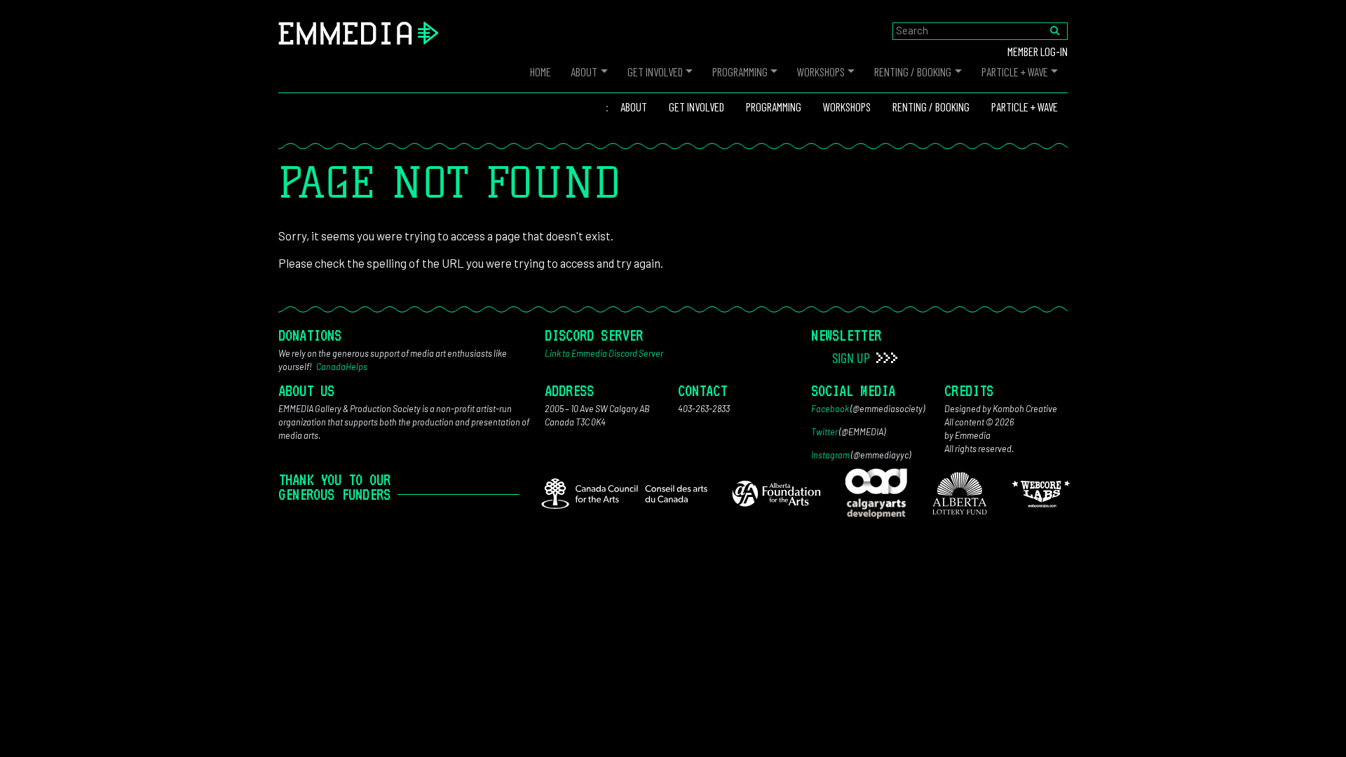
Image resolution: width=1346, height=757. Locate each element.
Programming (740, 71)
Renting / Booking (912, 71)
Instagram (830, 455)
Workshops (821, 71)
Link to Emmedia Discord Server (604, 353)
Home (540, 71)
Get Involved (655, 71)
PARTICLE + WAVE (1014, 71)
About (584, 71)
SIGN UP (852, 357)
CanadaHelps (341, 366)
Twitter (824, 431)
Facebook (830, 408)
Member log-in (1037, 51)
